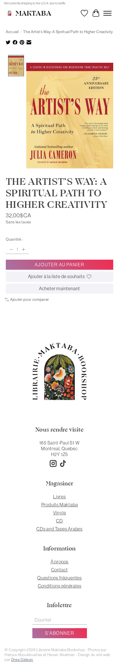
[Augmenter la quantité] (23, 249)
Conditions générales (59, 586)
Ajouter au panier (59, 264)
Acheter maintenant (59, 288)
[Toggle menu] (107, 13)
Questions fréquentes (59, 578)
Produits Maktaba (59, 505)
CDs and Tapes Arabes (59, 529)
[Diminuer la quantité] (11, 249)
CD (59, 521)
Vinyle (59, 513)
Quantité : (14, 239)
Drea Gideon (22, 659)
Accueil (12, 31)
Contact (59, 570)
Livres (59, 496)
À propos (59, 562)
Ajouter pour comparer (29, 299)
